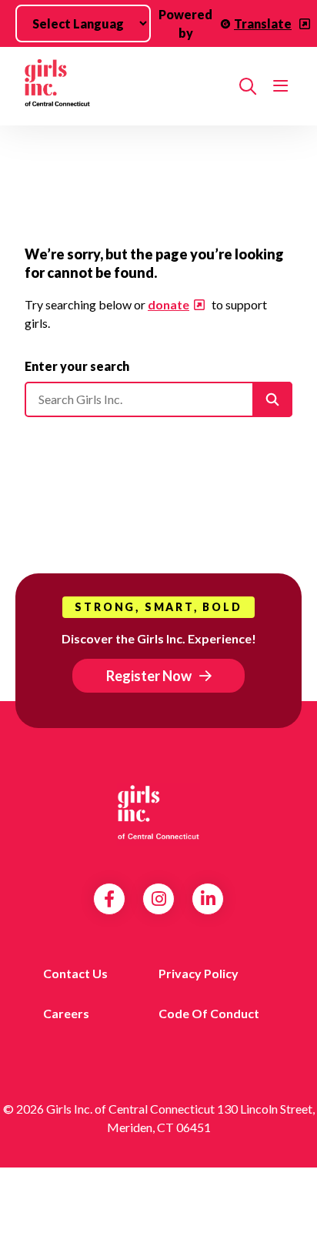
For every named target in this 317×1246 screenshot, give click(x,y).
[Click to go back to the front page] (126, 86)
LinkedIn (208, 899)
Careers (66, 1013)
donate (168, 304)
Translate (263, 23)
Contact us (75, 973)
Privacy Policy (198, 973)
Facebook (109, 899)
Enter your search (77, 366)
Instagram (159, 899)
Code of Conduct (208, 1013)
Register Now (149, 675)
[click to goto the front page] (158, 814)
